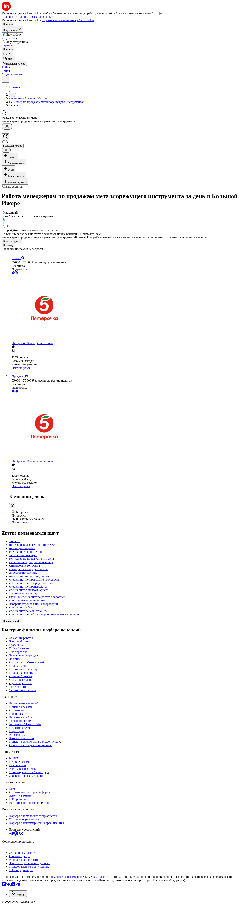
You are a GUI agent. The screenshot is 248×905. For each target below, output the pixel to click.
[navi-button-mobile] (5, 79)
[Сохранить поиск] (5, 136)
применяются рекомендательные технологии (78, 876)
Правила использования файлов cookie (68, 20)
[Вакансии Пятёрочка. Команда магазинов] (128, 308)
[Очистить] (7, 126)
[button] (6, 67)
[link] (8, 58)
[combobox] (19, 118)
